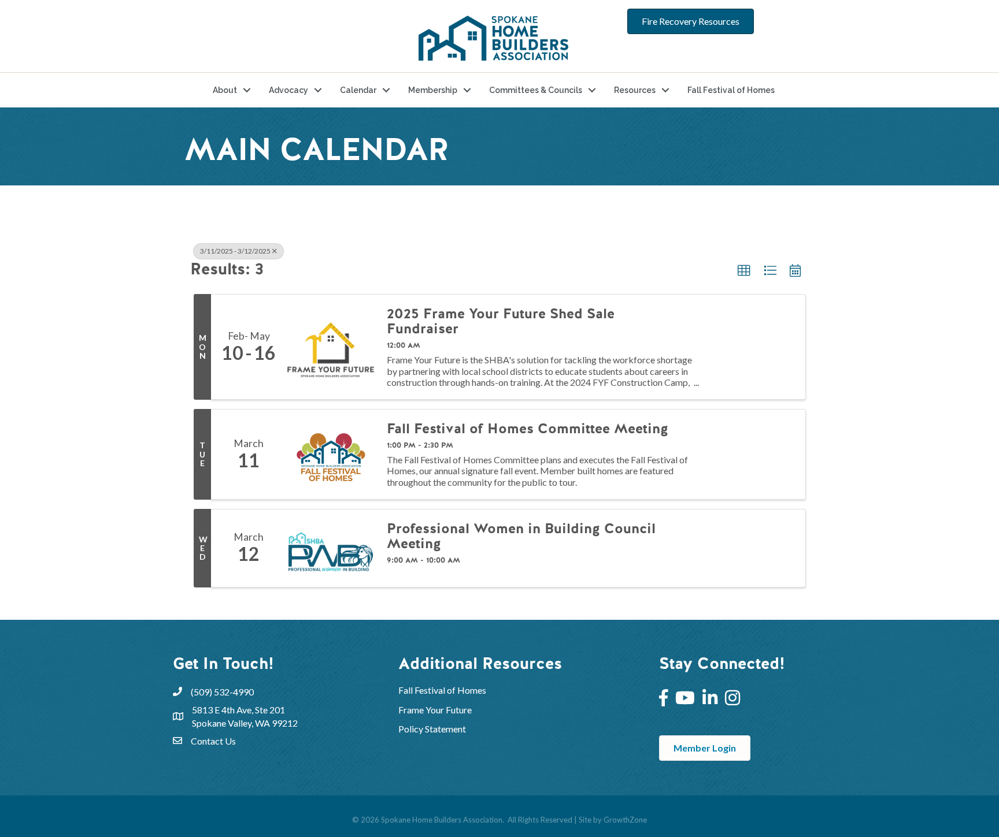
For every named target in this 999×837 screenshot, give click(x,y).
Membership (432, 90)
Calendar (358, 90)
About (225, 90)
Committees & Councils (535, 90)
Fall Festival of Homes (731, 90)
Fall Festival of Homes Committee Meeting (527, 428)
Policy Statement (432, 728)
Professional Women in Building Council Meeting (521, 536)
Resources (635, 90)
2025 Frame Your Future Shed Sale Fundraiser (501, 321)
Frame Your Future (435, 709)
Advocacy (288, 90)
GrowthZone (625, 819)
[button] (744, 270)
